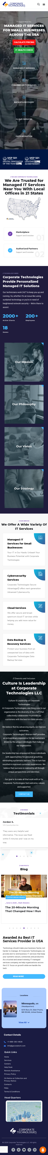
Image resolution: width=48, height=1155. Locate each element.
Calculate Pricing (24, 42)
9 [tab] (38, 928)
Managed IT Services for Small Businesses (19, 543)
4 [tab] (20, 928)
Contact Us (24, 794)
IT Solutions (19, 897)
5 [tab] (24, 928)
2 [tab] (13, 928)
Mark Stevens (31, 903)
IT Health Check (24, 50)
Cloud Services (16, 608)
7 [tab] (31, 928)
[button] (43, 4)
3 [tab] (17, 928)
